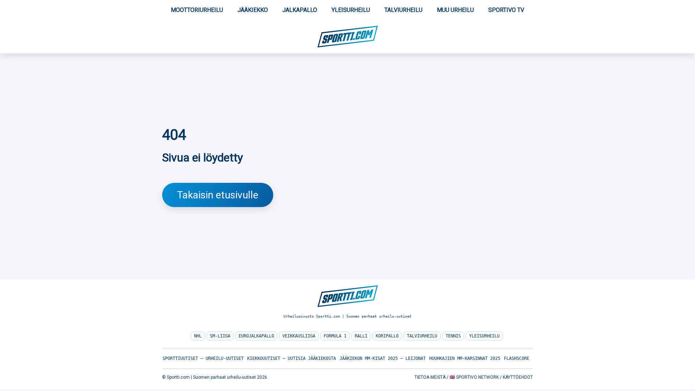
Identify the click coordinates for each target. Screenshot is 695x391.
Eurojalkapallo (256, 336)
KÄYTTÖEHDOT (518, 377)
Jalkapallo (299, 10)
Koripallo (387, 336)
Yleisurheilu (351, 10)
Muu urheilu (455, 10)
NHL (198, 336)
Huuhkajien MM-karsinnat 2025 (464, 358)
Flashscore (516, 358)
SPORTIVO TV (506, 10)
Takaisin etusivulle (217, 195)
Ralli (361, 336)
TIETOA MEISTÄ (430, 377)
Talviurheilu (403, 10)
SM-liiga (220, 336)
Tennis (453, 336)
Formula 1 (335, 336)
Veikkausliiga (298, 336)
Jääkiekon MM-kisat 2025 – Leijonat (383, 358)
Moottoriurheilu (197, 10)
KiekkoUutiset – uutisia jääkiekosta (291, 358)
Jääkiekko (252, 10)
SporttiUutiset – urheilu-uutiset (203, 358)
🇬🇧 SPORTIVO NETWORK (474, 377)
